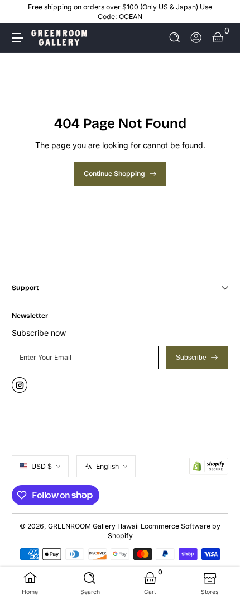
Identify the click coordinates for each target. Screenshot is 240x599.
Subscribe (191, 358)
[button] (175, 38)
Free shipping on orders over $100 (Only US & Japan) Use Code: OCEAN (120, 12)
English (107, 466)
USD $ (41, 466)
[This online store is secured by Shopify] (208, 466)
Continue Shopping (114, 173)
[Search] (175, 38)
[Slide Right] (220, 12)
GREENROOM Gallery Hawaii (93, 526)
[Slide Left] (19, 12)
